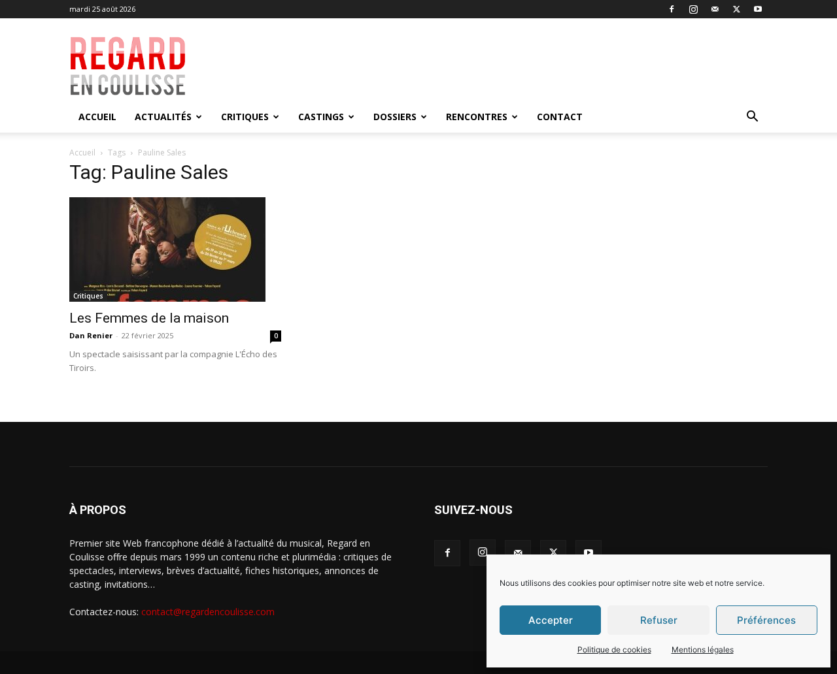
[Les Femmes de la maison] (175, 249)
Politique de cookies (614, 649)
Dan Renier (90, 335)
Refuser (658, 620)
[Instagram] (693, 9)
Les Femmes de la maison (149, 318)
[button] (752, 118)
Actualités (163, 116)
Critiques (245, 116)
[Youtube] (758, 9)
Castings (321, 116)
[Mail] (715, 9)
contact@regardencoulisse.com (208, 611)
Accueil (97, 116)
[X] (736, 9)
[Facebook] (671, 9)
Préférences (766, 620)
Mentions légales (703, 649)
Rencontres (476, 116)
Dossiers (395, 116)
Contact (560, 116)
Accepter (550, 620)
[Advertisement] (511, 66)
